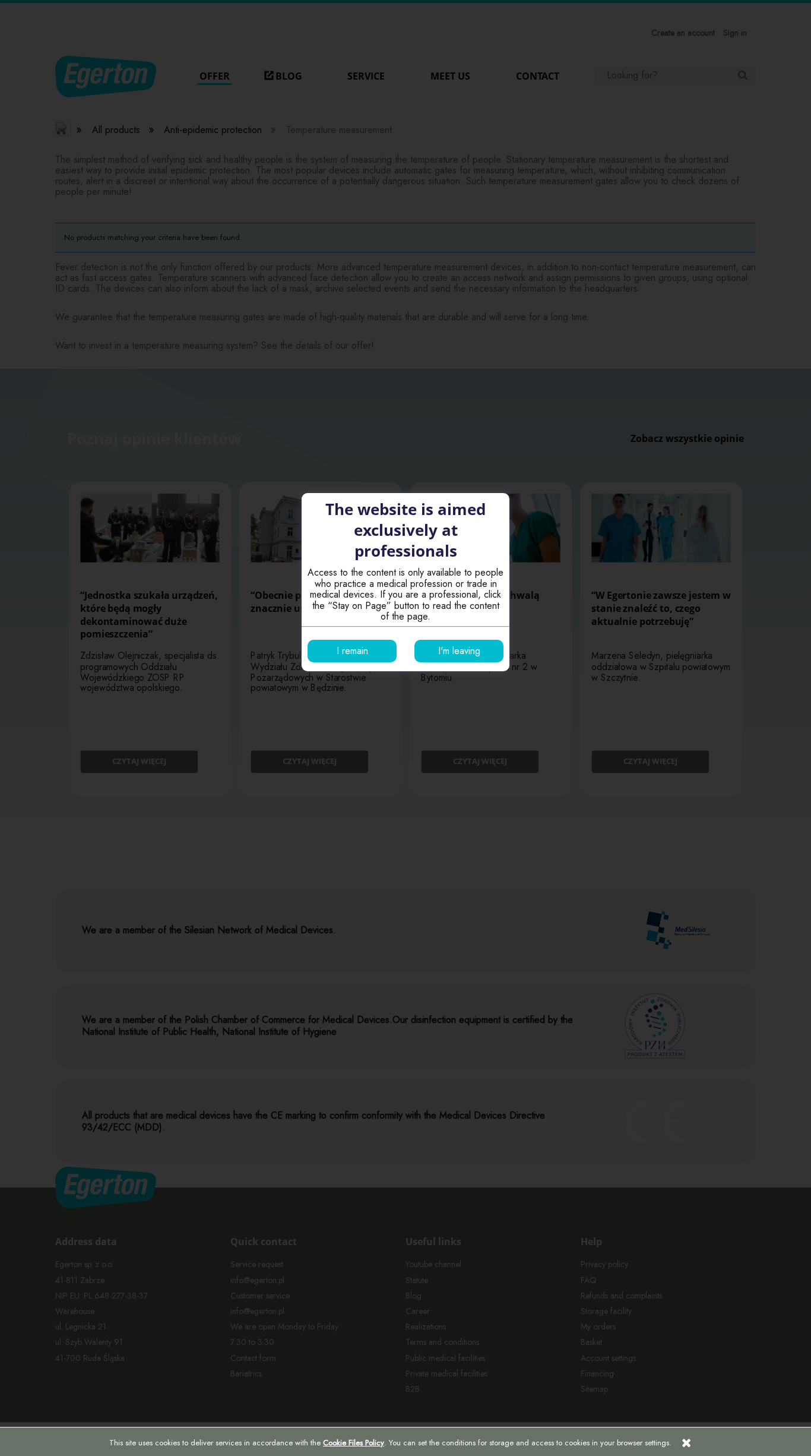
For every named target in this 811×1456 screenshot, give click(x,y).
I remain (352, 651)
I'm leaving (459, 651)
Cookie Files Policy (353, 1442)
